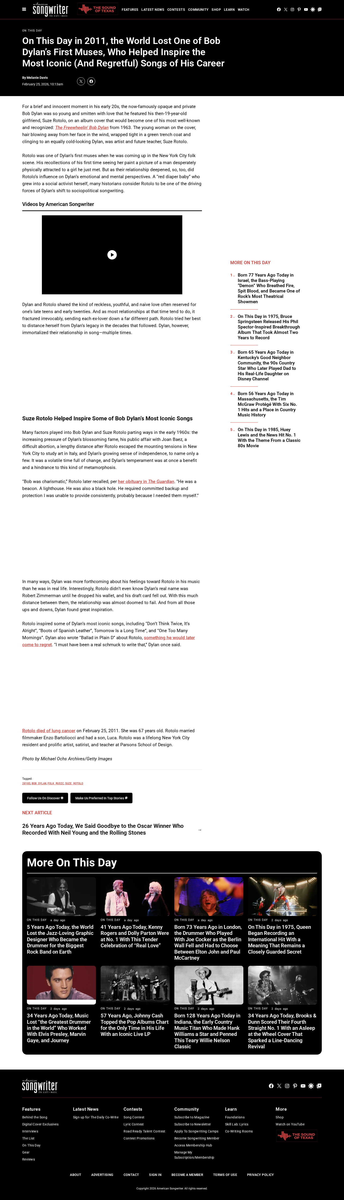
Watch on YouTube (290, 1124)
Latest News (152, 9)
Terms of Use (225, 1175)
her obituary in (146, 481)
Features (130, 9)
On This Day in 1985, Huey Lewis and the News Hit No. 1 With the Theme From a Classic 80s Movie (269, 437)
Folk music (56, 783)
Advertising (102, 1175)
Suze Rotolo (74, 783)
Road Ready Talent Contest (144, 1131)
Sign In (155, 1175)
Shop (216, 9)
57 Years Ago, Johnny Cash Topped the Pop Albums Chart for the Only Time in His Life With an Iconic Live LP (134, 1025)
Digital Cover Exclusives (40, 1124)
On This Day (32, 30)
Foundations (235, 1117)
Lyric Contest (134, 1124)
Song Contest (134, 1117)
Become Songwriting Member (197, 1138)
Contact (131, 1175)
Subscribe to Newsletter (192, 1124)
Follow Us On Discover (44, 798)
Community (198, 9)
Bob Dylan (39, 783)
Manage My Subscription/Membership (194, 1154)
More (281, 1109)
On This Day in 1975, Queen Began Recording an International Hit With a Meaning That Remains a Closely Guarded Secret (279, 939)
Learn (229, 9)
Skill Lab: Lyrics (237, 1124)
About (75, 1175)
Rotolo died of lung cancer (48, 730)
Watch (243, 9)
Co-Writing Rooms (239, 1131)
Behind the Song (34, 1117)
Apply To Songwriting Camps (196, 1131)
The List (28, 1138)
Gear (26, 1152)
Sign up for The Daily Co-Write (96, 1117)
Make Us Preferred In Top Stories (100, 798)
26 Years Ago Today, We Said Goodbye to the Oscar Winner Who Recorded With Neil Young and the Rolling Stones (103, 829)
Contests (176, 9)
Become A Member (187, 1175)
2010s (26, 783)
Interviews (30, 1131)
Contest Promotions (139, 1138)
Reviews (28, 1159)
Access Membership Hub (193, 1145)
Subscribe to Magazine (191, 1117)
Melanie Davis (37, 77)
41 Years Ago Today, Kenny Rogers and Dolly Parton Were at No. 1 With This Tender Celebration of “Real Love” (135, 936)
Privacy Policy (260, 1175)
